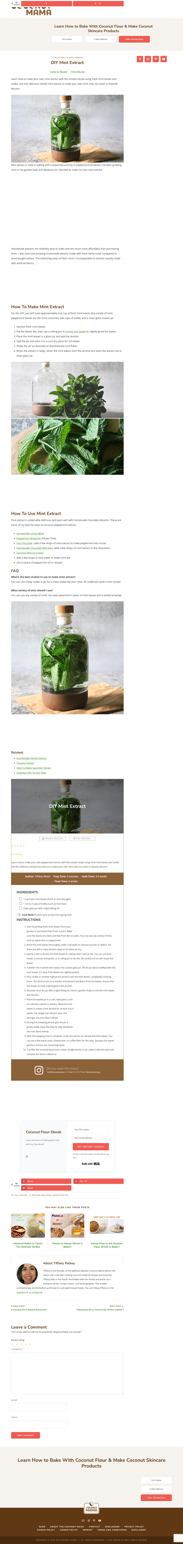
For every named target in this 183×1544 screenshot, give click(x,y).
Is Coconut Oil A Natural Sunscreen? (29, 1308)
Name (14, 1400)
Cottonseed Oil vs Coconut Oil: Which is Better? (100, 1308)
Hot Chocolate (24, 543)
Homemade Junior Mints (30, 533)
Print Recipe (78, 71)
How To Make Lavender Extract (34, 768)
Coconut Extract (25, 763)
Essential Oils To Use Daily (31, 772)
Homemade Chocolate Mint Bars (34, 548)
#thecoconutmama (93, 1072)
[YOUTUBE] (99, 1520)
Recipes (49, 1195)
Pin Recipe (83, 838)
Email (14, 1417)
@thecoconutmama (57, 1072)
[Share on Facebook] (46, 3)
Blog (43, 1195)
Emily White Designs (135, 1540)
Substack (21, 1292)
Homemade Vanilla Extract (31, 758)
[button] (44, 1156)
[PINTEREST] (94, 1520)
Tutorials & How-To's (60, 1195)
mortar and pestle (76, 331)
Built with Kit (91, 1163)
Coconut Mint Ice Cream (30, 552)
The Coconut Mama (31, 9)
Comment (17, 1349)
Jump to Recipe (58, 71)
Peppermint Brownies (28, 538)
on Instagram (36, 1292)
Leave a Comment (76, 57)
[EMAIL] (83, 1520)
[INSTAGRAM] (89, 1520)
